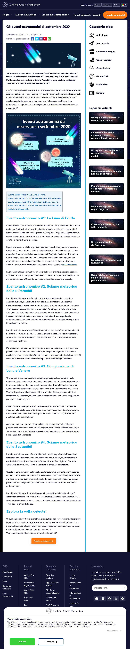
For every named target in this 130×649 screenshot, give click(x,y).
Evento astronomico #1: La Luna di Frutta (26, 195)
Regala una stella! (115, 14)
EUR (115, 5)
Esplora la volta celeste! (18, 209)
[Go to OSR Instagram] (97, 598)
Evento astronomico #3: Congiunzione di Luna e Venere (33, 202)
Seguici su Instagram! (43, 541)
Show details (112, 630)
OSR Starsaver (52, 605)
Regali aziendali (82, 14)
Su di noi (90, 5)
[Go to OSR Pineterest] (122, 598)
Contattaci (7, 576)
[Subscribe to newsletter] (124, 588)
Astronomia (11, 34)
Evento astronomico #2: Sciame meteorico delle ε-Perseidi (34, 198)
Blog (96, 5)
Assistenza (84, 5)
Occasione (105, 5)
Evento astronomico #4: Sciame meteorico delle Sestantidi (34, 205)
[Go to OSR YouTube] (116, 598)
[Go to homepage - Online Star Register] (21, 4)
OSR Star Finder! (69, 265)
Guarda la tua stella (25, 14)
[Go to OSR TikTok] (103, 598)
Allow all (22, 642)
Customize (49, 642)
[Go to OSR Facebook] (109, 598)
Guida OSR (23, 34)
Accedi (97, 14)
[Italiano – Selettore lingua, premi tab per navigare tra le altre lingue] (124, 4)
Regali (6, 14)
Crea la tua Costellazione (55, 14)
